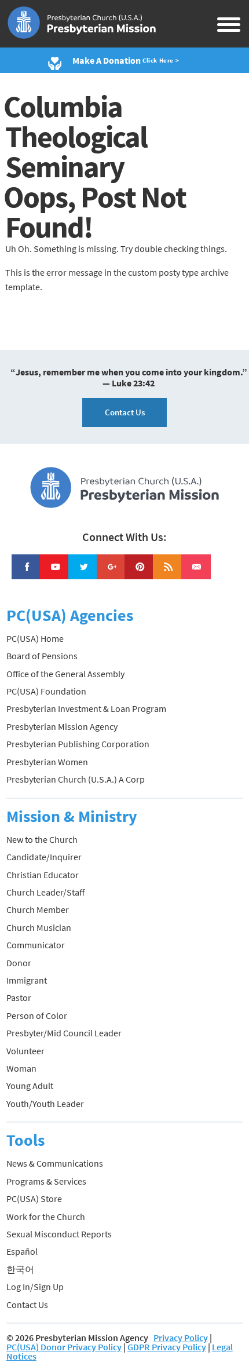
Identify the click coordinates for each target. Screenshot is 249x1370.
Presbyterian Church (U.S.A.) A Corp (75, 779)
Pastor (18, 997)
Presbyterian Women (47, 762)
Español (22, 1251)
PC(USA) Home (35, 638)
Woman (21, 1068)
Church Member (37, 909)
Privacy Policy (180, 1337)
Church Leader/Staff (45, 892)
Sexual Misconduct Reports (59, 1234)
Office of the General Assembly (65, 673)
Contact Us (125, 412)
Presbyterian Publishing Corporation (77, 744)
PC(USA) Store (34, 1198)
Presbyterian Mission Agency (62, 726)
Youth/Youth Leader (45, 1103)
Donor (18, 963)
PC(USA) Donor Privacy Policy (64, 1347)
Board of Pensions (42, 656)
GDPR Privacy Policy (166, 1347)
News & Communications (54, 1163)
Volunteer (25, 1051)
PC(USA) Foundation (46, 691)
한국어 (20, 1269)
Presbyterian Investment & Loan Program (86, 708)
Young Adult (29, 1085)
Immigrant (26, 980)
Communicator (35, 945)
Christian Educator (42, 875)
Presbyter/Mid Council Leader (64, 1033)
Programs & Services (46, 1181)
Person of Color (36, 1015)
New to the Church (42, 839)
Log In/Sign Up (35, 1286)
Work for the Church (45, 1216)
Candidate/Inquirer (44, 857)
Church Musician (38, 927)
